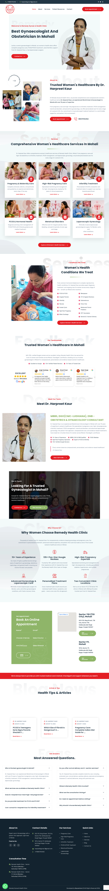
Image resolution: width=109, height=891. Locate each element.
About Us (87, 836)
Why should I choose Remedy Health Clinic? (75, 805)
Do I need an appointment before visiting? (74, 799)
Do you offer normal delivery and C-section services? (79, 768)
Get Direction (85, 633)
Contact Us (18, 56)
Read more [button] (38, 384)
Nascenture (79, 888)
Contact (69, 9)
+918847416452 (11, 2)
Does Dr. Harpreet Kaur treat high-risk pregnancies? (24, 795)
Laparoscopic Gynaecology (65, 852)
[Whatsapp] (5, 886)
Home (34, 9)
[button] (95, 377)
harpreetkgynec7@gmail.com (29, 2)
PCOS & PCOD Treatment (68, 845)
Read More (16, 736)
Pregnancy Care (66, 833)
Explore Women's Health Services (71, 323)
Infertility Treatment (67, 842)
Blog (85, 843)
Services (47, 9)
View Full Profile (58, 458)
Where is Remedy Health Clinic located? (74, 786)
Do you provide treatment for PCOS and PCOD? (22, 801)
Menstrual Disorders (67, 848)
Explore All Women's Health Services (53, 245)
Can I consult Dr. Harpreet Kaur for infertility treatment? (25, 808)
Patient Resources (58, 9)
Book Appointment (91, 9)
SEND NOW (21, 655)
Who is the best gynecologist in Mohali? (19, 768)
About (40, 9)
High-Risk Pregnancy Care (67, 838)
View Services (36, 507)
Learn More (19, 194)
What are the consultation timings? (72, 792)
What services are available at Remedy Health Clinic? (25, 788)
